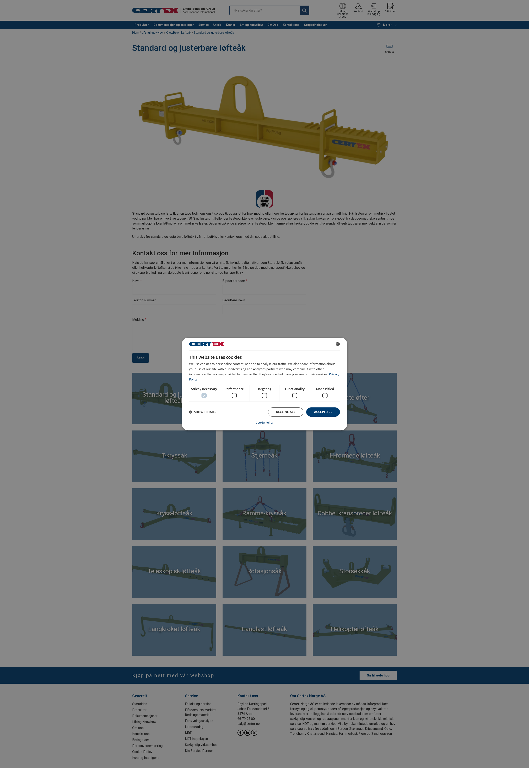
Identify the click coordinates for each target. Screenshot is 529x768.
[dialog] (264, 384)
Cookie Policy (264, 422)
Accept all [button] (323, 412)
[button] (202, 412)
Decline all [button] (285, 412)
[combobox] (338, 344)
